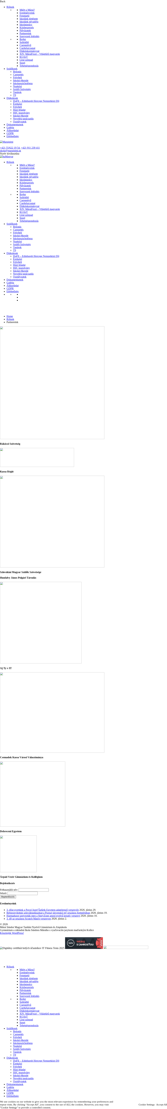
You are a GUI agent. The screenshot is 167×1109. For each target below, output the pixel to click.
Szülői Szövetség (22, 89)
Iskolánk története (29, 18)
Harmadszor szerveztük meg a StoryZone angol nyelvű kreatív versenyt (43, 915)
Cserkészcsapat (27, 48)
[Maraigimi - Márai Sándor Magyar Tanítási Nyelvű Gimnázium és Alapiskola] (6, 141)
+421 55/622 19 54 (10, 147)
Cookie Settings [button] (147, 1104)
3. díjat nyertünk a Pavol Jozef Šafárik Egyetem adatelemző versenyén (43, 909)
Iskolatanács (26, 24)
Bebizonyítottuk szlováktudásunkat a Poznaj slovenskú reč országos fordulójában (48, 912)
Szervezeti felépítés (29, 36)
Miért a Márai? (27, 9)
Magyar (9, 156)
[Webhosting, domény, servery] (84, 948)
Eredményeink (27, 12)
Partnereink (25, 33)
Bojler (23, 39)
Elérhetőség (13, 136)
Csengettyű (25, 45)
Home (10, 316)
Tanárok (17, 92)
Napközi (17, 86)
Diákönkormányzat (29, 51)
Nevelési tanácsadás (23, 118)
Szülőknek (12, 68)
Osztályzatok (19, 121)
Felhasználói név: (9, 889)
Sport (22, 62)
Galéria (10, 127)
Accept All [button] (161, 1104)
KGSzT (24, 57)
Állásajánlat (13, 130)
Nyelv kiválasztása (9, 153)
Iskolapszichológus (23, 83)
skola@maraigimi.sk (10, 150)
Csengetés (18, 74)
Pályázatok (25, 30)
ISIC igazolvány (21, 112)
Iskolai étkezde (20, 80)
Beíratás (17, 71)
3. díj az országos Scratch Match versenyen (29, 918)
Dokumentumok (15, 124)
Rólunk (10, 7)
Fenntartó (24, 15)
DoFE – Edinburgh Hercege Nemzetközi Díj (36, 101)
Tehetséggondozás (29, 65)
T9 (14, 95)
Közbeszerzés (27, 27)
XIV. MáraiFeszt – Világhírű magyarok (40, 54)
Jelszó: (3, 893)
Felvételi (17, 77)
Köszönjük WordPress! (12, 933)
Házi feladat (19, 109)
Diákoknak (12, 98)
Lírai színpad (26, 59)
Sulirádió (24, 42)
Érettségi (17, 104)
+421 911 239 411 (30, 147)
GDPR (10, 133)
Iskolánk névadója (29, 21)
